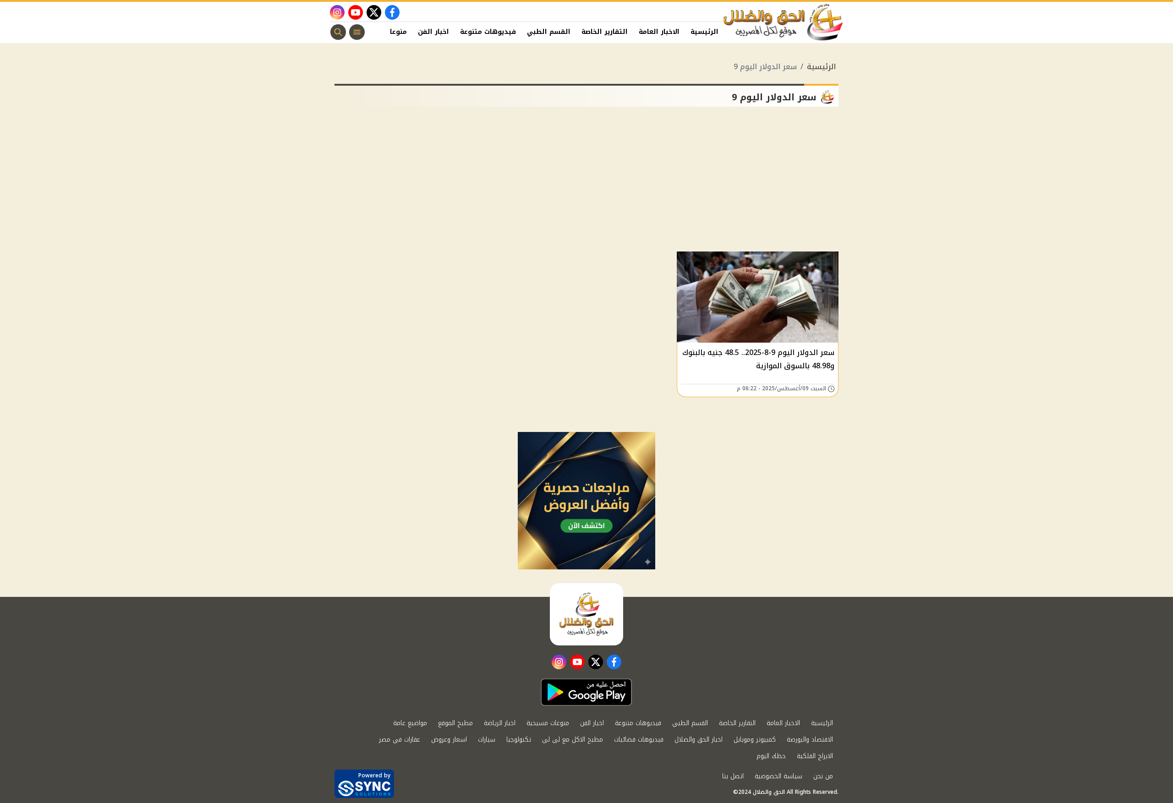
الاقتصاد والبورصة (810, 739)
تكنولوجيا (518, 739)
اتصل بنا (733, 776)
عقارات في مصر (399, 739)
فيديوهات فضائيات (638, 739)
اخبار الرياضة (499, 723)
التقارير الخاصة (604, 32)
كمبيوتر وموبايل (755, 739)
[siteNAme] (783, 22)
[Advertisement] (586, 183)
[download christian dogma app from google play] (586, 692)
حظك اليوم (771, 756)
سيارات (486, 739)
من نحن (823, 776)
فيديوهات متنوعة (488, 32)
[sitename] (586, 614)
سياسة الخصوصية (778, 776)
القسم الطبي (548, 32)
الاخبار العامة (659, 32)
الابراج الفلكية (815, 756)
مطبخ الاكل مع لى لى (572, 739)
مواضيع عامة (410, 723)
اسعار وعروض (449, 739)
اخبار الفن (433, 32)
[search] (338, 32)
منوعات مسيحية (547, 723)
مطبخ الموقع (455, 723)
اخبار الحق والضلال (698, 739)
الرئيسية (704, 32)
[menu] (357, 32)
